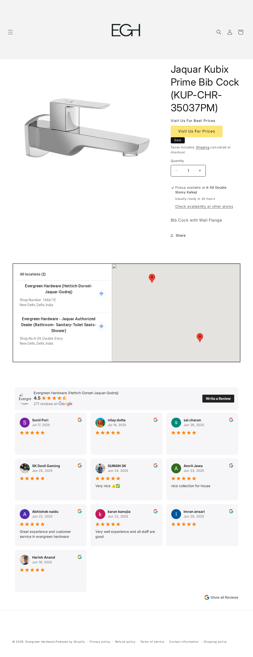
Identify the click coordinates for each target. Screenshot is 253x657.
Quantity (177, 161)
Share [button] (181, 235)
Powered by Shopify (70, 641)
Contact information (184, 641)
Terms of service (152, 641)
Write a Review (218, 398)
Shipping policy (215, 641)
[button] (10, 32)
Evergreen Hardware (40, 641)
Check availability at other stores (204, 206)
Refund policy (125, 641)
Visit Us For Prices (196, 131)
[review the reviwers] (80, 420)
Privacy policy (100, 641)
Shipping (203, 147)
